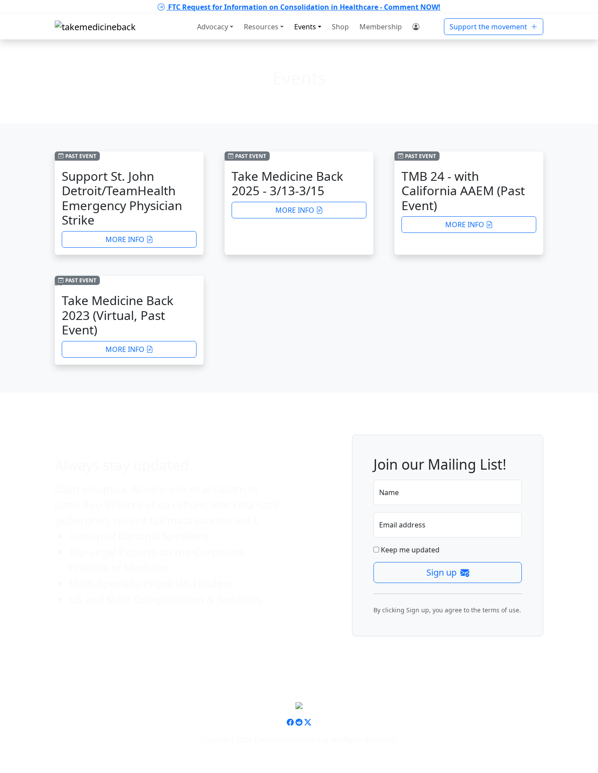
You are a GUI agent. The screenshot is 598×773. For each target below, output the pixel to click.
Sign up (442, 572)
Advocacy (212, 27)
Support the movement (489, 27)
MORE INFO (125, 239)
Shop (340, 27)
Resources (261, 27)
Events (305, 27)
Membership (380, 27)
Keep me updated (409, 550)
